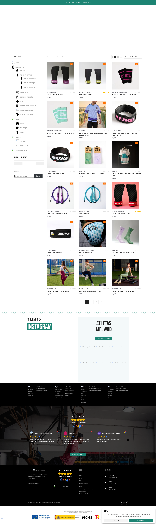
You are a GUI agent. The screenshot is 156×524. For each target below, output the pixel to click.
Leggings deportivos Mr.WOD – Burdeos (58, 291)
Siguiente (101, 302)
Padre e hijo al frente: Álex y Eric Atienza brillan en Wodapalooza (122, 390)
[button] (154, 10)
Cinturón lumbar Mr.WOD (54, 253)
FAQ (80, 486)
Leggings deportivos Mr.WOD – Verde (123, 291)
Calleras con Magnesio (118, 211)
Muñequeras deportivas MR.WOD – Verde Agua (60, 133)
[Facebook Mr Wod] (126, 503)
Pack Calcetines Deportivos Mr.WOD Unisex (92, 174)
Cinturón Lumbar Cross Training (56, 174)
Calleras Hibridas (52, 92)
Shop (80, 478)
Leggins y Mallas (51, 288)
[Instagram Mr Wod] (122, 503)
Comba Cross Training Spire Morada (57, 214)
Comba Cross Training (53, 211)
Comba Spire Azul (84, 214)
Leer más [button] (100, 448)
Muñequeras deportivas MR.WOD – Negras (124, 95)
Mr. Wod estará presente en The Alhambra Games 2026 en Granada (95, 390)
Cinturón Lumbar (116, 131)
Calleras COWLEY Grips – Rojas (121, 214)
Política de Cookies (84, 494)
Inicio (75, 25)
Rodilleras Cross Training (86, 250)
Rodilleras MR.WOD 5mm (86, 253)
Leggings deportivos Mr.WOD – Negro (90, 291)
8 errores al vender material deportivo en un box (41, 390)
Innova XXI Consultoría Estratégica (49, 502)
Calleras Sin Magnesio (85, 92)
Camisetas (82, 131)
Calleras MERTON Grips (87, 95)
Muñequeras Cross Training (119, 92)
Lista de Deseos (83, 483)
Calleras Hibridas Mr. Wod (55, 95)
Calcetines (82, 171)
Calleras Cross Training (33, 483)
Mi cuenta (81, 481)
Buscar (16, 172)
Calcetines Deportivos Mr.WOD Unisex (123, 253)
